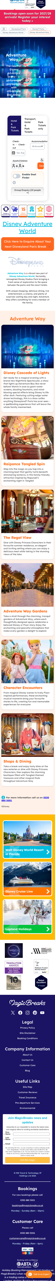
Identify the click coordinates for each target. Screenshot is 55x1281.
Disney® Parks (38, 29)
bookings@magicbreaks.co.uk (27, 1205)
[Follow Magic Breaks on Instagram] (28, 1013)
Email (7, 1144)
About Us (27, 1054)
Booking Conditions (27, 1038)
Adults (15, 161)
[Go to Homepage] (3, 29)
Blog (27, 1070)
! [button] (14, 182)
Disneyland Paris (18, 29)
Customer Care (27, 1065)
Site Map (27, 1087)
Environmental (27, 1108)
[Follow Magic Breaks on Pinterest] (35, 1013)
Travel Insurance (27, 1097)
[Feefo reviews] (30, 8)
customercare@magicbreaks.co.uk (27, 1238)
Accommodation (38, 141)
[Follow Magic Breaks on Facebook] (20, 1013)
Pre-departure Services (27, 1102)
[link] (27, 17)
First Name (7, 1133)
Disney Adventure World (13, 32)
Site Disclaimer (27, 1033)
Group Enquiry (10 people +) (27, 191)
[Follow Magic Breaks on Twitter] (13, 1013)
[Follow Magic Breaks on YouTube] (42, 1013)
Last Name (7, 1138)
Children (21, 161)
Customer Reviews (27, 1092)
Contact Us (27, 1060)
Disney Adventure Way (39, 32)
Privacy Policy (27, 1027)
